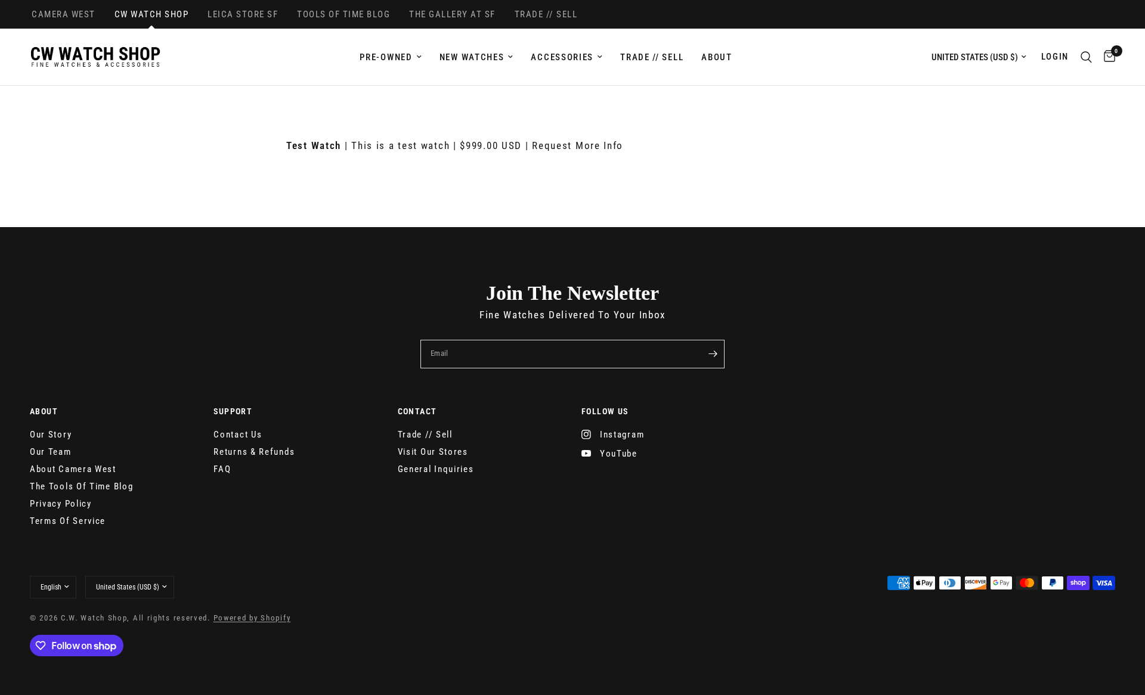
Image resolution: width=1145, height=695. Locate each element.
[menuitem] (390, 57)
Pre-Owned (386, 57)
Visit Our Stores (433, 451)
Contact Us (237, 434)
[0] (1106, 57)
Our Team (51, 451)
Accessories (562, 57)
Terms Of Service (68, 521)
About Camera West (73, 469)
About (716, 57)
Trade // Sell (651, 57)
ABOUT (44, 411)
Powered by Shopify (252, 617)
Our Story (51, 434)
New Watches (472, 57)
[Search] (1086, 57)
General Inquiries (436, 469)
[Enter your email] (713, 354)
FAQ (222, 469)
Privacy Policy (61, 503)
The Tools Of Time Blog (81, 486)
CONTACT (417, 411)
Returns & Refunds (254, 451)
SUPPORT (232, 411)
